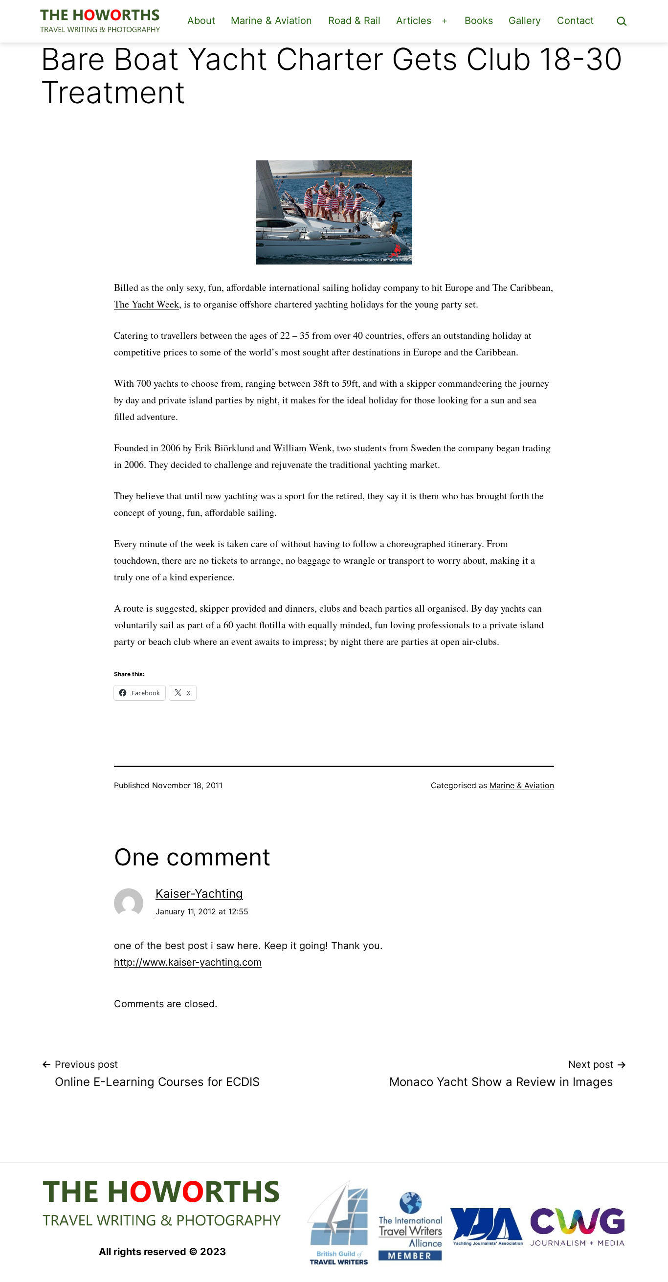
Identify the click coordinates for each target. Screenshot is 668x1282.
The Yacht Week (146, 303)
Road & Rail (354, 20)
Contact (575, 20)
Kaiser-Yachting (199, 893)
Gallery (525, 20)
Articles (413, 20)
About (201, 20)
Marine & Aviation (271, 20)
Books (479, 20)
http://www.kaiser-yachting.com (188, 962)
